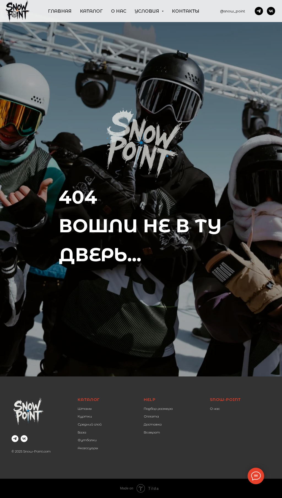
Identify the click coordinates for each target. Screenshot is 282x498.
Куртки (85, 416)
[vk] (271, 11)
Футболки (87, 440)
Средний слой (90, 424)
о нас (118, 11)
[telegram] (259, 11)
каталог (91, 11)
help (150, 399)
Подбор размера (158, 409)
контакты (185, 11)
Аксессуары (88, 448)
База (82, 432)
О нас (215, 409)
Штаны (85, 409)
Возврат (152, 432)
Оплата (151, 416)
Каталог (89, 399)
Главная (60, 11)
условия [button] (147, 11)
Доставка (153, 424)
